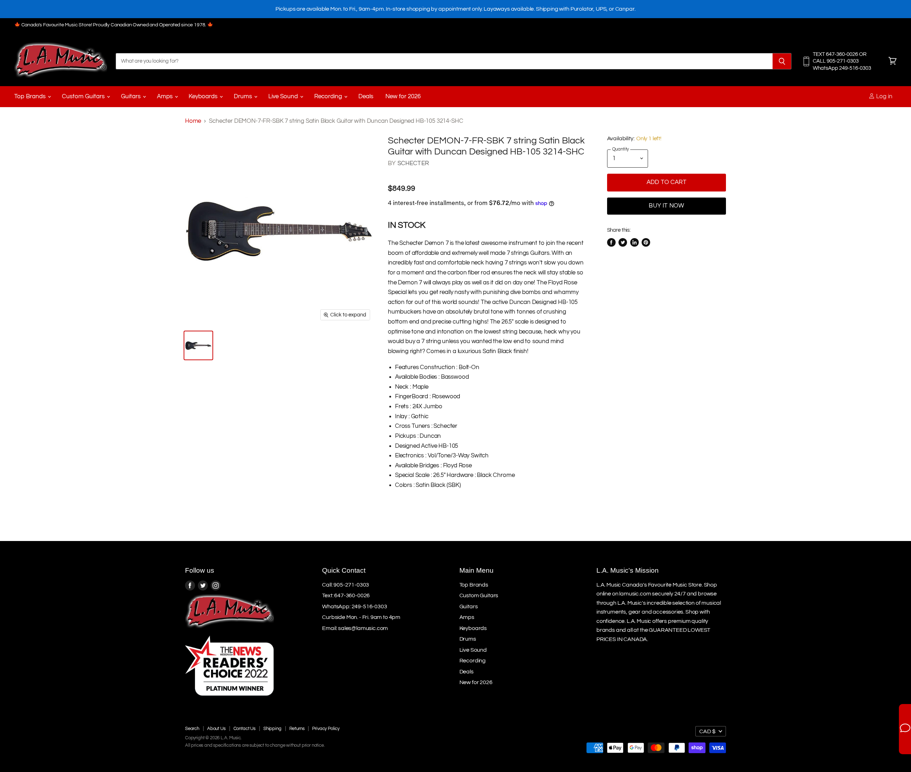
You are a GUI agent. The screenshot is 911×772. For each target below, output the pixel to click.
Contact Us (244, 728)
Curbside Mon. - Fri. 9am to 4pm (361, 617)
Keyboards (204, 96)
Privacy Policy (325, 728)
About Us (216, 728)
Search (192, 728)
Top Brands (30, 96)
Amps (165, 96)
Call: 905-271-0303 (345, 585)
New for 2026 (403, 96)
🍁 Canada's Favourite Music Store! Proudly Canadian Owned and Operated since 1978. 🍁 (113, 24)
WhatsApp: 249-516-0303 (354, 606)
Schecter (413, 163)
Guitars (131, 96)
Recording (328, 96)
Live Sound (283, 96)
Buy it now (666, 206)
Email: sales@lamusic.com (355, 628)
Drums (243, 96)
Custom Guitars (84, 96)
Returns (297, 728)
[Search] (782, 61)
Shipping (272, 728)
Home (193, 121)
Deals (365, 96)
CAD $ (707, 731)
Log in (883, 96)
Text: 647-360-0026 (346, 595)
